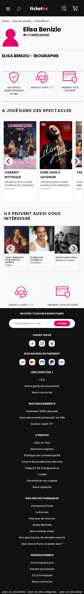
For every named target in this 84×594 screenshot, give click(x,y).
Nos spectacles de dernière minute (42, 537)
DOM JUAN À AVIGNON (50, 174)
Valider (62, 323)
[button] (8, 9)
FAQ (42, 379)
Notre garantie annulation (42, 386)
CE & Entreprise (42, 575)
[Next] (75, 161)
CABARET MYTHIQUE (12, 174)
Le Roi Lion (42, 512)
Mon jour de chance (42, 518)
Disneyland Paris (42, 506)
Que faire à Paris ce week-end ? (42, 544)
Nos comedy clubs (42, 531)
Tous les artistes (21, 21)
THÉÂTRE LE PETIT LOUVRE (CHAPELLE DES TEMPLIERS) (19, 183)
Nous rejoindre (42, 487)
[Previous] (8, 161)
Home (5, 21)
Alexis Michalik (42, 525)
